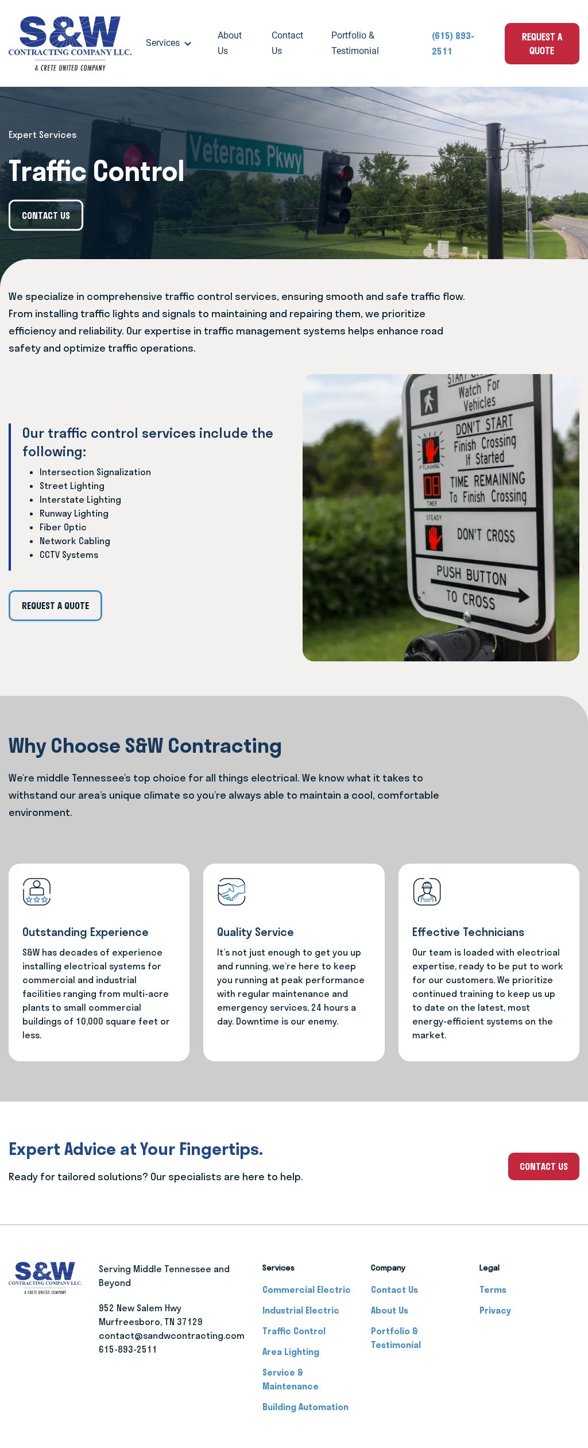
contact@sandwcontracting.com (168, 1335)
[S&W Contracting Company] (70, 43)
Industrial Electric (300, 1310)
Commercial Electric (306, 1289)
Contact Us (287, 43)
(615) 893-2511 (453, 43)
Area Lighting (290, 1351)
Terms (492, 1289)
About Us (230, 43)
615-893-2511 (128, 1349)
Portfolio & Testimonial (355, 43)
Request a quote (542, 43)
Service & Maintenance (290, 1379)
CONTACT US (544, 1166)
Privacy (495, 1310)
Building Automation (305, 1406)
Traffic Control (294, 1331)
